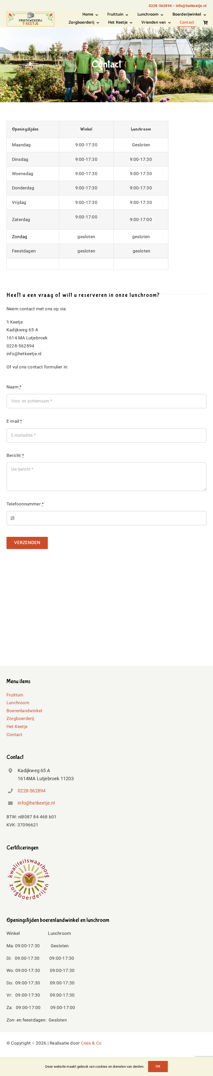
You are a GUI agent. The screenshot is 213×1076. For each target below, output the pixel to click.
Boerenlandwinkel (24, 710)
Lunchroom (17, 702)
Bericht (15, 455)
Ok (158, 1066)
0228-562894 (31, 790)
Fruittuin (14, 694)
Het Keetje (17, 726)
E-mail (14, 421)
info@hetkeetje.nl (36, 803)
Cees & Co (91, 1043)
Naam (13, 386)
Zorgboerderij (20, 718)
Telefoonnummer (25, 503)
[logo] (30, 13)
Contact (14, 734)
